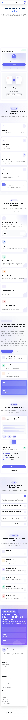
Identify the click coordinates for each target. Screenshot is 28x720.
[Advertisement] (14, 32)
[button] (14, 61)
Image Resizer (5, 666)
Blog (3, 693)
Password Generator (6, 687)
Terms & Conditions (6, 703)
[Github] (11, 713)
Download (14, 470)
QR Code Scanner (6, 681)
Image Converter (5, 664)
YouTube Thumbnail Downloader (9, 678)
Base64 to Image (5, 683)
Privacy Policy (5, 701)
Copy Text (14, 466)
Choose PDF (14, 64)
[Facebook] (2, 713)
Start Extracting (7, 351)
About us (4, 697)
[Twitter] (5, 713)
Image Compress (6, 669)
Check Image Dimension (7, 673)
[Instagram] (8, 713)
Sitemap (4, 695)
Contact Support (5, 699)
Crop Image (4, 671)
